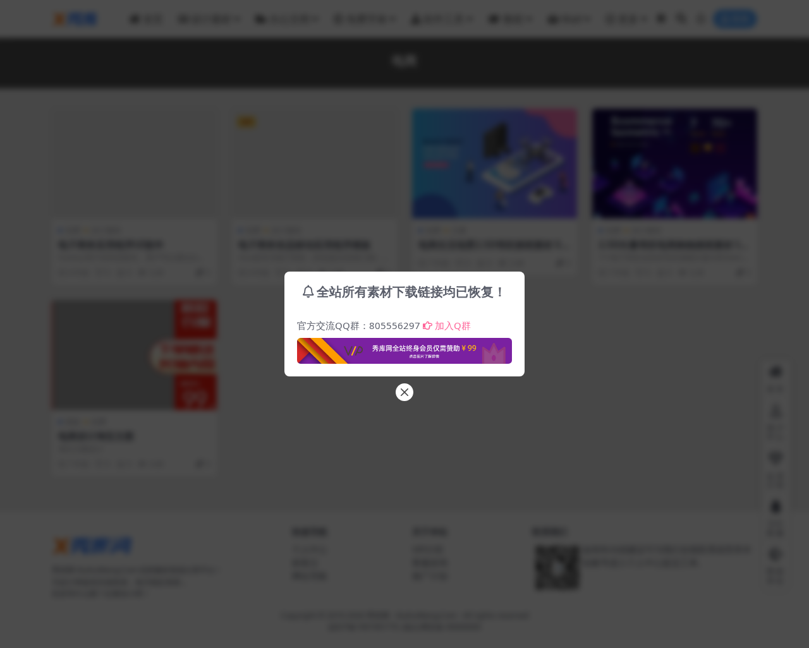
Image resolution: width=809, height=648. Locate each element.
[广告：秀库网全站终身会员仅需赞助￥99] (404, 347)
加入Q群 (453, 325)
